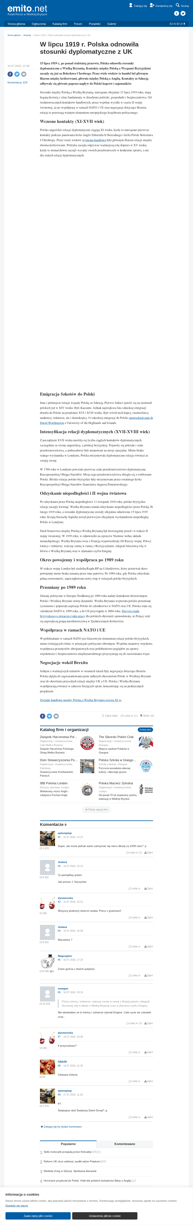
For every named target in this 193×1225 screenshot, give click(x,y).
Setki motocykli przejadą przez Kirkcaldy (67, 1151)
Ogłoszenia (39, 23)
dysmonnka (65, 897)
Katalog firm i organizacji (64, 729)
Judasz (62, 862)
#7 (59, 1037)
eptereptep (65, 833)
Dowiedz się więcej (16, 1205)
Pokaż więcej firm (98, 809)
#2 (59, 866)
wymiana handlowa (94, 140)
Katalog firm (60, 23)
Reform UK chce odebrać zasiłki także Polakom (72, 1161)
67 (104, 1161)
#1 (59, 837)
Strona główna (16, 23)
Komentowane (124, 1144)
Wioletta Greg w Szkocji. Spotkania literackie (70, 1170)
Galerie (111, 23)
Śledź (146, 715)
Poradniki (94, 23)
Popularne (68, 1144)
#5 (59, 960)
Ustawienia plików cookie (105, 1215)
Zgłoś (150, 852)
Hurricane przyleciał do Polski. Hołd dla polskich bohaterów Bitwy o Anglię (87, 1180)
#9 (59, 1094)
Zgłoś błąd (111, 715)
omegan (63, 988)
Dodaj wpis (145, 729)
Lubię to (128, 715)
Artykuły (27, 35)
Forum (78, 23)
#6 (59, 992)
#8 (59, 1065)
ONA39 (62, 1061)
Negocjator (65, 955)
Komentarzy (15, 82)
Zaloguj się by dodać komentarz (63, 1126)
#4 (59, 931)
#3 (59, 902)
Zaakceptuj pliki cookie (38, 1215)
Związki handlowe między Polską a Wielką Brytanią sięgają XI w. (81, 700)
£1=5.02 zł (176, 23)
